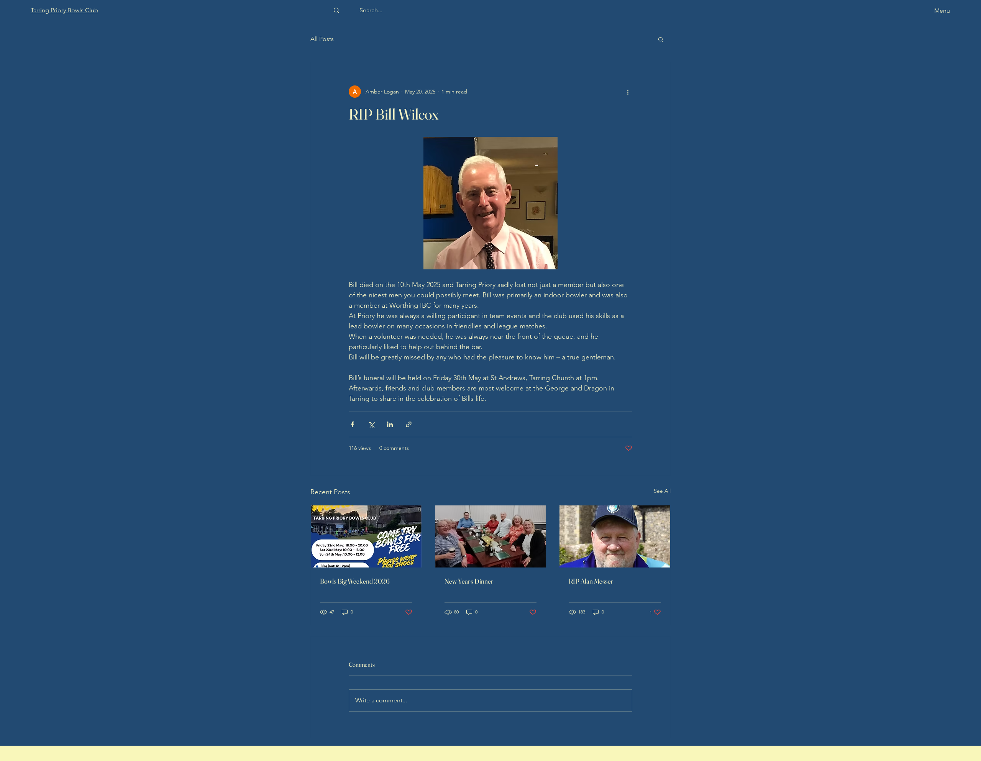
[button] (660, 39)
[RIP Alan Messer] (614, 536)
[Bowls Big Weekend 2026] (366, 536)
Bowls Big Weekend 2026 (355, 581)
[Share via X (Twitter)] (371, 424)
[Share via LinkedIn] (390, 424)
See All (662, 490)
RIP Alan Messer (591, 581)
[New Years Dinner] (490, 536)
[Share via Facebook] (352, 424)
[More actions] (627, 91)
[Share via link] (408, 424)
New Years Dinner (469, 581)
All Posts (322, 39)
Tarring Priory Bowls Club (64, 10)
